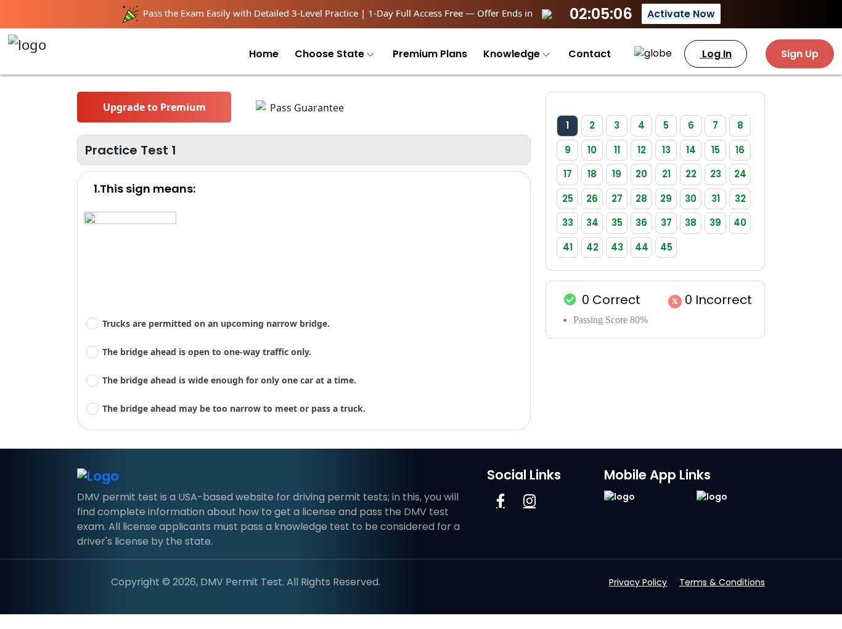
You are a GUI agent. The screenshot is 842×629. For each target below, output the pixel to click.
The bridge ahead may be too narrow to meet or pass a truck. (234, 408)
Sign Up (800, 54)
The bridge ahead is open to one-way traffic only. (206, 352)
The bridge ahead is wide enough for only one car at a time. (229, 380)
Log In (716, 54)
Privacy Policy (638, 582)
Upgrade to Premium (154, 107)
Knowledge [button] (512, 54)
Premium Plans (430, 54)
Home (264, 54)
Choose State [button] (331, 54)
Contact (589, 54)
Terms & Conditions (722, 582)
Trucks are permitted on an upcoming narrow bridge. (216, 323)
